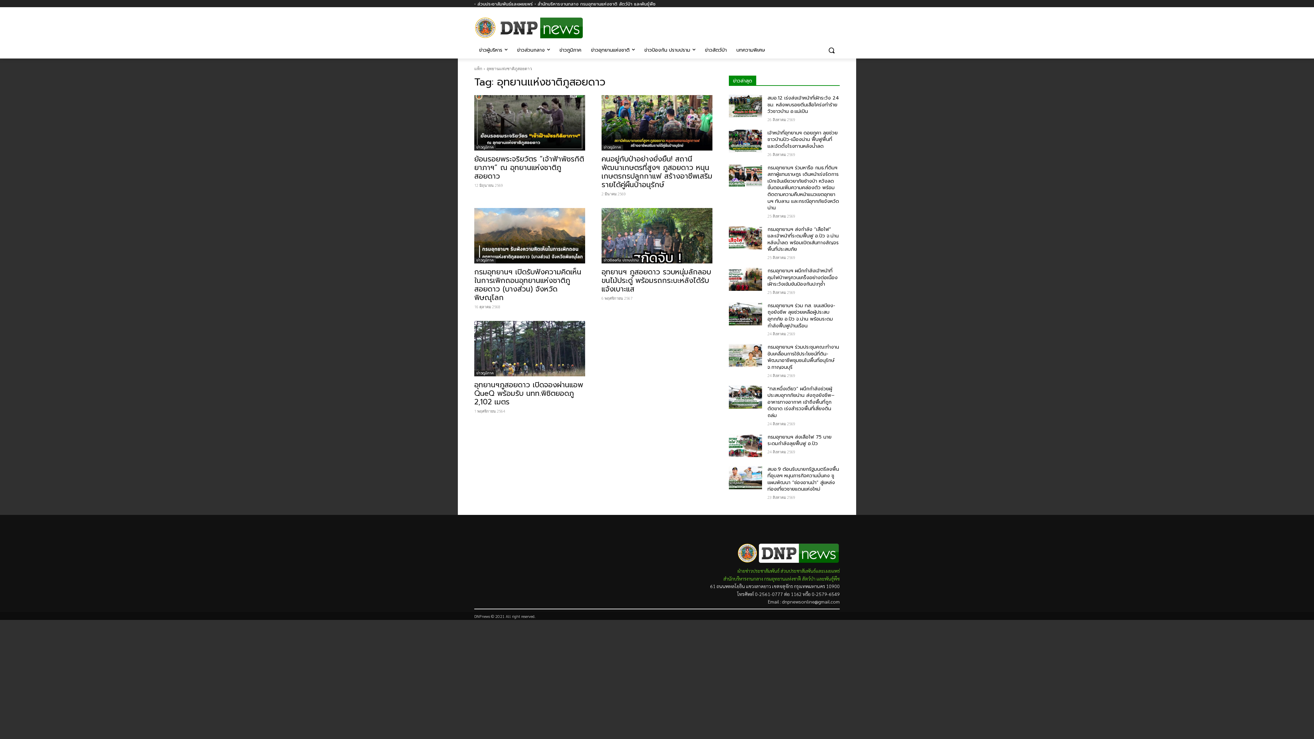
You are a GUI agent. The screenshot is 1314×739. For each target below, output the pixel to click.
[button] (831, 50)
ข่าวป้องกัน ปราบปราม (621, 260)
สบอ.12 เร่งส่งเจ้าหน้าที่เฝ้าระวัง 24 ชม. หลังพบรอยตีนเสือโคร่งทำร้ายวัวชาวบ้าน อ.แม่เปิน (803, 104)
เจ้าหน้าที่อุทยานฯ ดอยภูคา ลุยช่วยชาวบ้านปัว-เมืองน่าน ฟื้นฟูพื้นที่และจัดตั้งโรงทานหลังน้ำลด (803, 139)
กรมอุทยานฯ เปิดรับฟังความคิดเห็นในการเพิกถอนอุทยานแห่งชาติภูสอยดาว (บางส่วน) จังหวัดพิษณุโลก (527, 285)
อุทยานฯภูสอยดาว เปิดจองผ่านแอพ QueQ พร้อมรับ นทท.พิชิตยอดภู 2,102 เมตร (528, 393)
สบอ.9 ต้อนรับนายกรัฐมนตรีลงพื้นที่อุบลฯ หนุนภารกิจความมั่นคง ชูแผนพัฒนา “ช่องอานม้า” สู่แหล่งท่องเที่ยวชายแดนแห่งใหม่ (803, 479)
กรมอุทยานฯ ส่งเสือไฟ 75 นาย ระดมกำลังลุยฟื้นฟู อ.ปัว (800, 440)
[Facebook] (836, 23)
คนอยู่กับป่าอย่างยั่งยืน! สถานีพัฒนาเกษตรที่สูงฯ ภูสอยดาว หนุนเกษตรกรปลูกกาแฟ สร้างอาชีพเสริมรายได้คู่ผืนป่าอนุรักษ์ (657, 172)
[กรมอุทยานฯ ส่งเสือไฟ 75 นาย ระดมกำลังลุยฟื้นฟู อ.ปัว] (745, 445)
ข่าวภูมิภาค (485, 147)
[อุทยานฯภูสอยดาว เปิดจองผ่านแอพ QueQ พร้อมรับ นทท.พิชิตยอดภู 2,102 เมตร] (529, 348)
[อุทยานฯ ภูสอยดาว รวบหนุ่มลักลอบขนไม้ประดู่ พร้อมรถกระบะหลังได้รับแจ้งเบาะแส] (657, 235)
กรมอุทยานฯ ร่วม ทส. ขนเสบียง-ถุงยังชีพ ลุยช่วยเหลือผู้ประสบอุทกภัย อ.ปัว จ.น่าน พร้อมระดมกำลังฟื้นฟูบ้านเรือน (801, 315)
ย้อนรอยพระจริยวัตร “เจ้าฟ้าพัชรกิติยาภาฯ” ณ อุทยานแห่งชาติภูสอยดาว (529, 168)
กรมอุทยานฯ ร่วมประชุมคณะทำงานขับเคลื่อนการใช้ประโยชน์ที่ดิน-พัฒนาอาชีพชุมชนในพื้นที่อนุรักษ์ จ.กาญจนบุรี (803, 357)
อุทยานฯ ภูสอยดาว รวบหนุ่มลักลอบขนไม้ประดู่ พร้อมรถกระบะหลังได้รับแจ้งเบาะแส (656, 281)
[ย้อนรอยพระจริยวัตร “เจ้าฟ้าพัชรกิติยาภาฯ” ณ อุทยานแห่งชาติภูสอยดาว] (529, 123)
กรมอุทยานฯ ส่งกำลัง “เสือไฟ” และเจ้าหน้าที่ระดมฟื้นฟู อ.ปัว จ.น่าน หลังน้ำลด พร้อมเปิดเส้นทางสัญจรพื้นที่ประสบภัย (803, 239)
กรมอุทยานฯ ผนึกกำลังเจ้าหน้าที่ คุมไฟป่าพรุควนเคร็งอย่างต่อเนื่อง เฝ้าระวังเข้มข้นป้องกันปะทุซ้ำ (803, 277)
